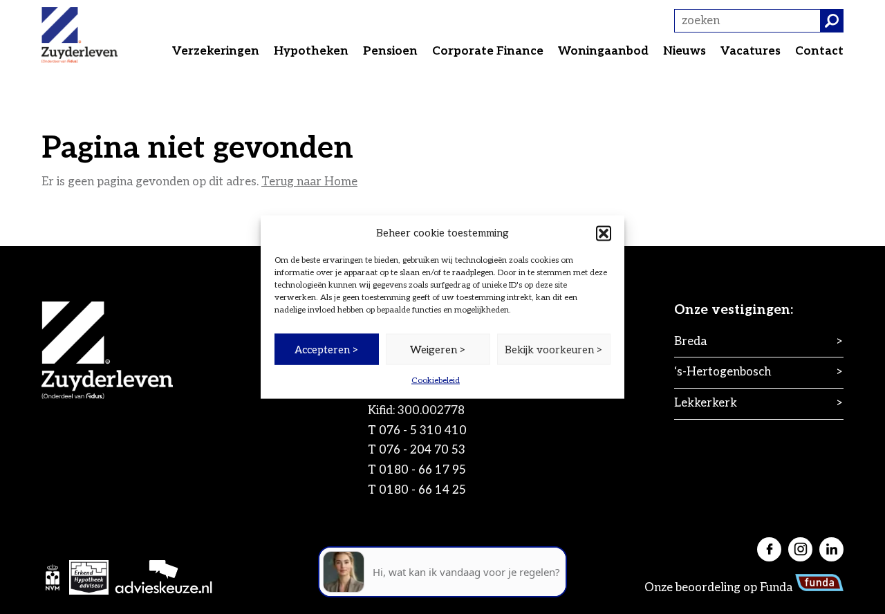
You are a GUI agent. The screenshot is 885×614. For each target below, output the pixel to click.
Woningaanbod (603, 51)
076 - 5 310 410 (423, 431)
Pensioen (390, 51)
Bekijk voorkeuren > (554, 349)
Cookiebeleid (435, 380)
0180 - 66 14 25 (422, 490)
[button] (604, 233)
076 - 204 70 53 (422, 450)
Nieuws (684, 51)
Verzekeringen (215, 51)
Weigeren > (438, 349)
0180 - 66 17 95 (422, 470)
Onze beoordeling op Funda (719, 588)
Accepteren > (327, 349)
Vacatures (750, 51)
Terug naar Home (309, 182)
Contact (819, 51)
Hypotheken (311, 51)
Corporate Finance (487, 51)
